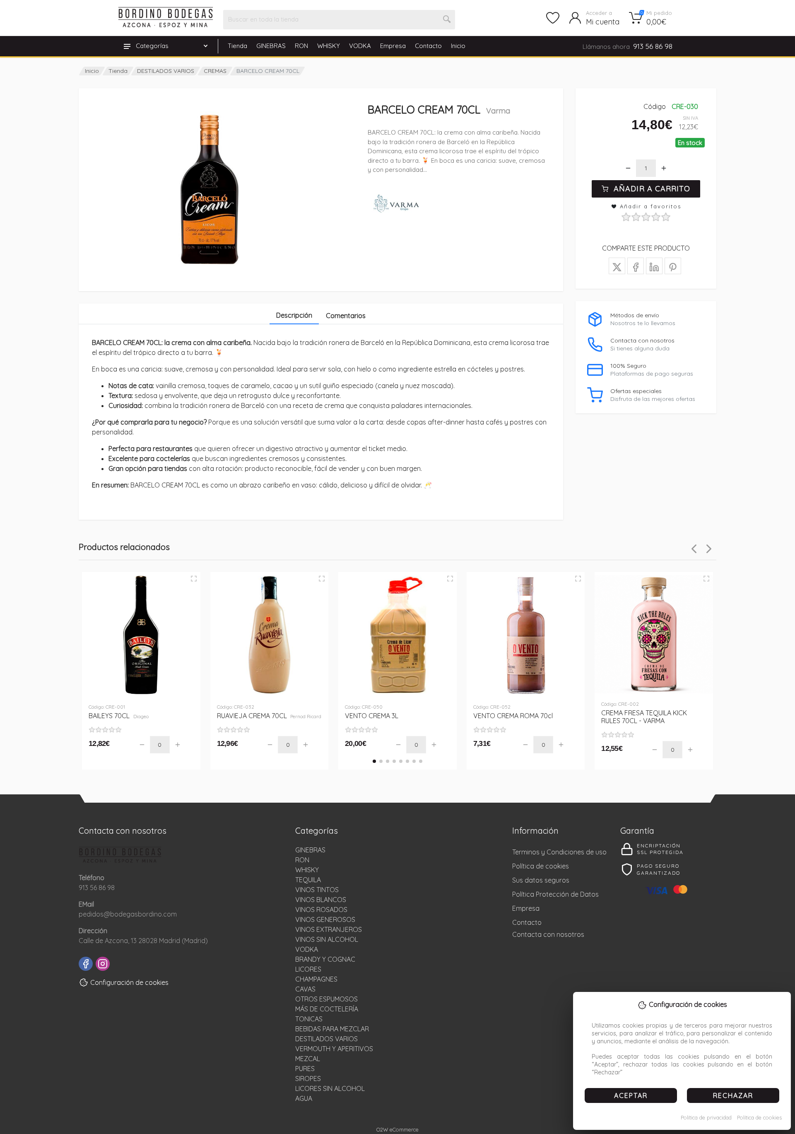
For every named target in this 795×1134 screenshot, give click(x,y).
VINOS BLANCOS (320, 899)
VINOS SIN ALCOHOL (326, 939)
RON (301, 46)
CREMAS (215, 71)
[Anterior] (694, 548)
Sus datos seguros (540, 880)
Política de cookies (759, 1117)
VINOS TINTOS (317, 889)
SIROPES (308, 1078)
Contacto (428, 46)
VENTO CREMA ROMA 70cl (513, 716)
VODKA (360, 46)
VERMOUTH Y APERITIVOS (334, 1049)
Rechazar (733, 1095)
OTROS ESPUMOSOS (326, 999)
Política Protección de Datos (555, 894)
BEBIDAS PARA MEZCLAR (332, 1029)
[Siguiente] (708, 548)
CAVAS (305, 989)
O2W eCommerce (397, 1129)
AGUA (303, 1098)
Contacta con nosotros (548, 934)
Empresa (393, 46)
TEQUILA (308, 880)
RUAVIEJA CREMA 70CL (269, 716)
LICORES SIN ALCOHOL (330, 1088)
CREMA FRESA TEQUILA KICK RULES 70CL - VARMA (644, 717)
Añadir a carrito (652, 188)
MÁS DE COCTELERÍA (326, 1009)
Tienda (237, 46)
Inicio (458, 46)
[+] (664, 168)
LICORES (308, 969)
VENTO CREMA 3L (371, 716)
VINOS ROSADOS (321, 909)
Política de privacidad (706, 1117)
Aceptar (631, 1095)
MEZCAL (307, 1058)
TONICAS (309, 1019)
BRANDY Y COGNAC (325, 959)
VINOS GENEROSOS (325, 919)
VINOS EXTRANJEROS (328, 929)
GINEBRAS (271, 46)
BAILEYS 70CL (119, 716)
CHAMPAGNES (316, 979)
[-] (628, 168)
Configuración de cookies (129, 982)
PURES (305, 1068)
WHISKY (328, 46)
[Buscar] (447, 19)
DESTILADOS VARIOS (165, 71)
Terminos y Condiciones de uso (559, 852)
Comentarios (346, 315)
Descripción (294, 315)
